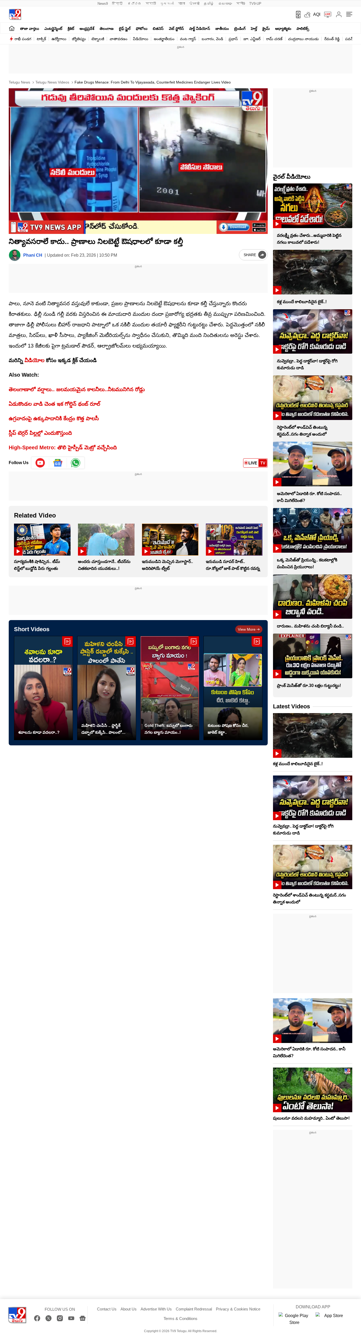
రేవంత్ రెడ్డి (332, 39)
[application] (138, 161)
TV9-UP (255, 4)
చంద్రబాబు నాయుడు (303, 39)
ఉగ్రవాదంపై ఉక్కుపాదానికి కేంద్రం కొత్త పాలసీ (54, 418)
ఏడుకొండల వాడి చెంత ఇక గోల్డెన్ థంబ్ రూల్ (54, 404)
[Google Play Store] (294, 1319)
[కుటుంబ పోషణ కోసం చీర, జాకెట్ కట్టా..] (233, 688)
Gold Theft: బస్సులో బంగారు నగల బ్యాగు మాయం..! (168, 729)
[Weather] (306, 14)
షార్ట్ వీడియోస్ (199, 28)
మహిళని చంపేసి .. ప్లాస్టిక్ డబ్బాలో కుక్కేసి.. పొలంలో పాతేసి (101, 729)
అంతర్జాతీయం (164, 39)
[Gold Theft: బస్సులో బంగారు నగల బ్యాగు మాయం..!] (170, 688)
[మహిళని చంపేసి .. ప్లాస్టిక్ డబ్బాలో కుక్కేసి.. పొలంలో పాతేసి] (106, 688)
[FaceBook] (37, 1318)
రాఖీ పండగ (23, 39)
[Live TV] (325, 14)
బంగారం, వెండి (212, 39)
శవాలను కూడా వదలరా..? (38, 732)
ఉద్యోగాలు (59, 39)
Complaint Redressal (194, 1309)
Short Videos (31, 629)
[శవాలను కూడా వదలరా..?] (43, 688)
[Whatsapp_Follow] (75, 463)
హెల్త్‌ (254, 28)
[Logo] (15, 14)
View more (247, 629)
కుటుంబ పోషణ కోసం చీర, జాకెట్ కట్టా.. (228, 729)
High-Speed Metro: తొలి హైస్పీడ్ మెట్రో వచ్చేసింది (63, 447)
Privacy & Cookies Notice (238, 1309)
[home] (12, 28)
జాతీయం (222, 28)
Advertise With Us (156, 1309)
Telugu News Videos (51, 82)
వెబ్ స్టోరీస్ (176, 28)
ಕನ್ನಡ (134, 4)
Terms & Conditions (180, 1318)
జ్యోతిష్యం (79, 39)
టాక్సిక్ (41, 39)
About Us (129, 1309)
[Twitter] (48, 1318)
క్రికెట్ (71, 28)
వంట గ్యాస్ (188, 39)
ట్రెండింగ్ (240, 28)
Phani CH (32, 255)
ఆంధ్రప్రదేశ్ (87, 28)
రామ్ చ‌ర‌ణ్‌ (274, 39)
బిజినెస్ (158, 28)
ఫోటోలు (141, 28)
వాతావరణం (118, 39)
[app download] (296, 14)
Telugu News (19, 82)
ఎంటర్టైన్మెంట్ (53, 28)
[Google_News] (58, 463)
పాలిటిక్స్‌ (303, 28)
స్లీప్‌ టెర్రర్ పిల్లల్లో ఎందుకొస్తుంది (40, 433)
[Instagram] (60, 1318)
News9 (103, 4)
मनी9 (240, 4)
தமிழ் (209, 4)
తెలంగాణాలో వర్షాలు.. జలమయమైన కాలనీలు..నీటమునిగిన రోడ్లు (77, 389)
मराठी (151, 4)
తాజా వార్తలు (29, 28)
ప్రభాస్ (233, 39)
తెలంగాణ (107, 28)
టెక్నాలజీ (97, 39)
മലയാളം (225, 4)
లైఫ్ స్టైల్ (125, 28)
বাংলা (181, 4)
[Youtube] (40, 463)
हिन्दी (117, 4)
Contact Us (107, 1309)
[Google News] (83, 1318)
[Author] (15, 255)
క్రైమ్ (266, 28)
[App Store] (331, 1319)
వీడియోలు (140, 39)
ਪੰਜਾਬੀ (194, 4)
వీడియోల (34, 360)
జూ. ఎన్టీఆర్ (252, 39)
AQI (316, 14)
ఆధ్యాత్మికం (283, 28)
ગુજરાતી (167, 4)
